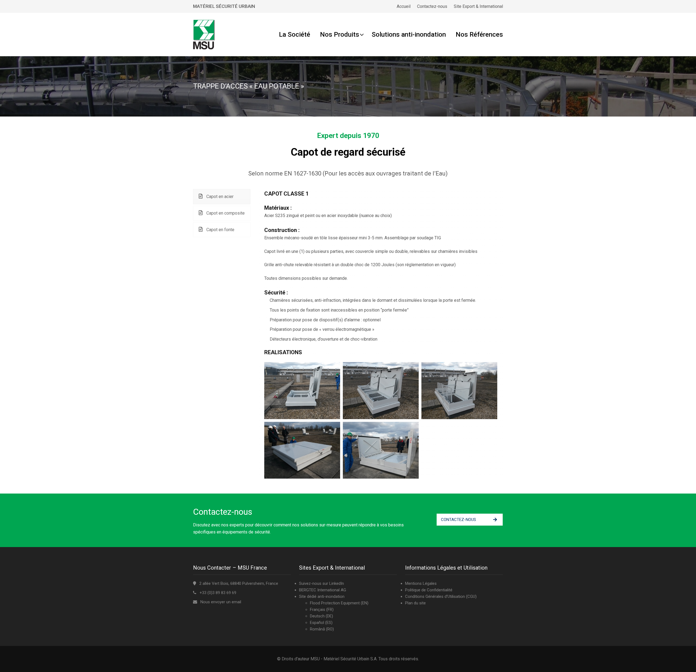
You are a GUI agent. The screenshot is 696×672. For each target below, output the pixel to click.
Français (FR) (322, 609)
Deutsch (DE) (321, 616)
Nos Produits (339, 34)
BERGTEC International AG (322, 590)
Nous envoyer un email (220, 601)
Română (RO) (322, 629)
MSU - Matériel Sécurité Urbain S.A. (343, 658)
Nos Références (479, 34)
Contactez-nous (432, 6)
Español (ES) (321, 622)
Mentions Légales (421, 583)
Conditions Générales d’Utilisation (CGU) (441, 596)
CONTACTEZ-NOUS (458, 519)
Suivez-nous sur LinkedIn (321, 583)
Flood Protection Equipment (335, 603)
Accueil (404, 6)
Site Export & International (478, 6)
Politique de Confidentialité (428, 590)
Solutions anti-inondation (409, 34)
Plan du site (415, 603)
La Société (294, 34)
